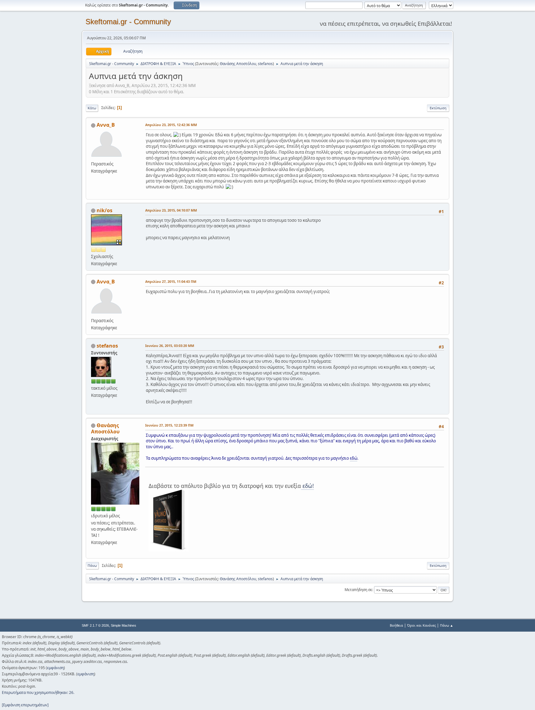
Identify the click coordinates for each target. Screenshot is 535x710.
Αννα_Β (106, 124)
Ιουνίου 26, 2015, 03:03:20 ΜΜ (169, 345)
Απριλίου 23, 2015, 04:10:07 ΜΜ (171, 210)
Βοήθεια (396, 625)
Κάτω (92, 108)
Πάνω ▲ (446, 625)
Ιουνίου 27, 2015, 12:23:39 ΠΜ (169, 425)
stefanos (265, 63)
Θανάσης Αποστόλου (238, 63)
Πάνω (92, 565)
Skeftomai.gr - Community (128, 21)
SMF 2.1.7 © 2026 (95, 625)
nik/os (104, 210)
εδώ (353, 458)
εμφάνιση (55, 667)
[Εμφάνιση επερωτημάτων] (25, 705)
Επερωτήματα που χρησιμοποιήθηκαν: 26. (38, 692)
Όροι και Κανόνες (421, 625)
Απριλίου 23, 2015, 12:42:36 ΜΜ (171, 124)
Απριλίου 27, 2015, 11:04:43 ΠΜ (170, 281)
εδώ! (307, 485)
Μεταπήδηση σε (358, 589)
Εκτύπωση (438, 108)
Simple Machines (123, 625)
